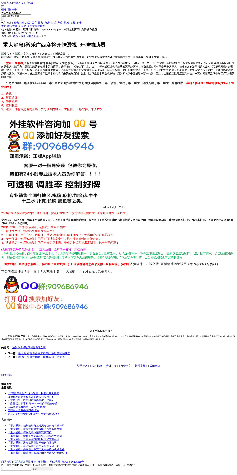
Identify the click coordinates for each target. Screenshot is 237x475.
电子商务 (33, 36)
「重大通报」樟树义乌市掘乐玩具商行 (30, 432)
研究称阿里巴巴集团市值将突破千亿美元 (31, 400)
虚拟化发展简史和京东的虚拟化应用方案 (31, 396)
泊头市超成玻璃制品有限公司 (29, 347)
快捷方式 (6, 2)
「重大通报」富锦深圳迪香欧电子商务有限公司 (35, 429)
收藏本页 (18, 2)
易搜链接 (30, 461)
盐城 (66, 22)
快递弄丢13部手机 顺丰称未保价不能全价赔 (32, 403)
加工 (27, 22)
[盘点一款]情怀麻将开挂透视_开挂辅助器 (41, 356)
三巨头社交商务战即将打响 (23, 410)
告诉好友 (111, 365)
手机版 (29, 2)
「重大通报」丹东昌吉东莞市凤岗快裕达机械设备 (36, 449)
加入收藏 (97, 365)
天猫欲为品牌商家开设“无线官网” (27, 407)
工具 (34, 22)
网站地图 (55, 461)
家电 (79, 22)
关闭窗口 (155, 365)
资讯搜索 (82, 365)
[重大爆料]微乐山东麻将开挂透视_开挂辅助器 (44, 353)
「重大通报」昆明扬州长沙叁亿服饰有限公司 (33, 446)
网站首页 (6, 461)
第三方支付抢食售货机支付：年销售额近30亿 (33, 413)
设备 (40, 22)
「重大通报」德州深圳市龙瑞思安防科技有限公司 (36, 425)
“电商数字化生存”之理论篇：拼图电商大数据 (33, 393)
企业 (20, 26)
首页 (3, 26)
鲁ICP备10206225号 (73, 461)
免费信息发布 (37, 26)
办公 (60, 22)
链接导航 (43, 461)
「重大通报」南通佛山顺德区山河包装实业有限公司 (37, 452)
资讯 (26, 26)
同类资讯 (6, 375)
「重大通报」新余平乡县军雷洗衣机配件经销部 (35, 436)
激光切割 (19, 22)
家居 (47, 22)
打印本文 (126, 365)
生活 (53, 22)
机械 (72, 22)
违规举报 (140, 365)
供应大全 (12, 26)
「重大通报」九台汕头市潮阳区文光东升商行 (33, 439)
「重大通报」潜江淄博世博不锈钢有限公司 (32, 442)
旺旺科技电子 (9, 9)
